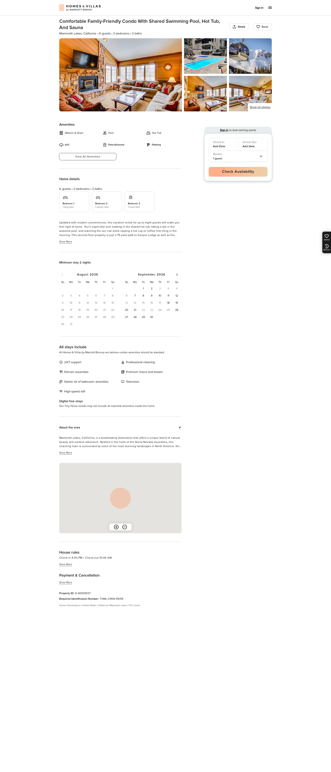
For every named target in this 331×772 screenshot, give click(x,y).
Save (265, 27)
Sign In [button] (259, 8)
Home (62, 605)
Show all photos (260, 107)
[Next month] (177, 274)
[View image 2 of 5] (205, 56)
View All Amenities (87, 156)
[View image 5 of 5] (250, 93)
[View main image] (120, 74)
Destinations (74, 605)
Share (241, 27)
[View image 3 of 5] (250, 56)
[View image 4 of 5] (205, 93)
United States (89, 605)
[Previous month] (62, 274)
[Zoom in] (116, 527)
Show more (65, 241)
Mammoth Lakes (118, 605)
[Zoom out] (124, 527)
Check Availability (238, 171)
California (103, 605)
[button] (143, 288)
